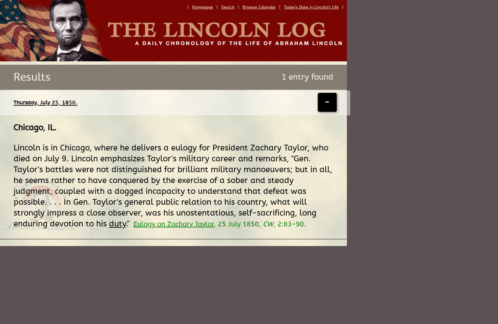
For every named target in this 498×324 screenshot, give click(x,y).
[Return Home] (173, 59)
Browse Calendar (259, 7)
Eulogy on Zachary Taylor (173, 224)
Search (227, 7)
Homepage (202, 7)
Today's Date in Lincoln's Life (311, 7)
